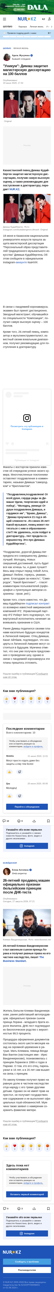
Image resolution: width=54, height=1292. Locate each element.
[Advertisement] (27, 145)
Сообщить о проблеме (27, 1261)
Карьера (23, 26)
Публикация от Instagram (27, 460)
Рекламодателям (27, 1270)
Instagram (29, 846)
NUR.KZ (14, 189)
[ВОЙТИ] (49, 19)
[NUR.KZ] (27, 19)
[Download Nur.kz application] (27, 7)
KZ (43, 19)
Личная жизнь (36, 26)
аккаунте (21, 262)
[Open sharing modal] (34, 821)
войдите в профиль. (33, 746)
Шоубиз (7, 26)
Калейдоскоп (10, 863)
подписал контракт (38, 603)
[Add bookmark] (48, 821)
